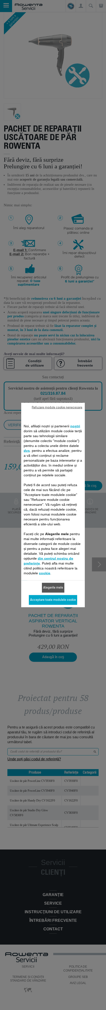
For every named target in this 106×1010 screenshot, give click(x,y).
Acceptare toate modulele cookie (53, 600)
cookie (44, 573)
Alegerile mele (53, 588)
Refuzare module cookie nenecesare (57, 407)
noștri (75, 426)
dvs (27, 451)
